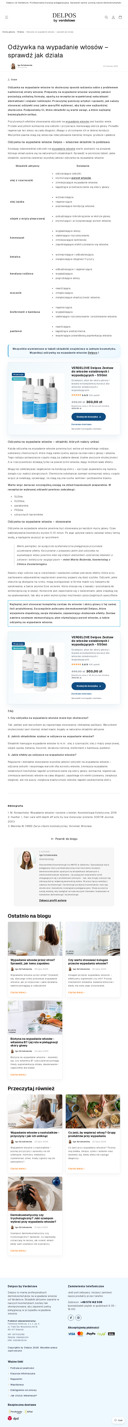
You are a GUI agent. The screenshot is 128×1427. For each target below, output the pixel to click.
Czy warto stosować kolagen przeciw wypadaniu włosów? (88, 961)
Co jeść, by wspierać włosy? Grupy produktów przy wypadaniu (92, 1134)
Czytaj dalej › (18, 992)
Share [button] (14, 79)
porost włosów (81, 178)
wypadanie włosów (77, 121)
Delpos (93, 352)
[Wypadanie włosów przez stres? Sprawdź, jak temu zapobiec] (35, 939)
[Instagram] (78, 1318)
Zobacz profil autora (52, 900)
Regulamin (16, 1378)
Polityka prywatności (22, 1367)
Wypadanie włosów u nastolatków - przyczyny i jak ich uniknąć (34, 1134)
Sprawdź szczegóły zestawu (86, 429)
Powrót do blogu (66, 839)
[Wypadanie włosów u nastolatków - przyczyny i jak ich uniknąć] (35, 1111)
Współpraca (17, 1384)
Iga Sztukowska (48, 855)
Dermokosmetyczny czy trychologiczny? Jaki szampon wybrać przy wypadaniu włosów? (33, 1218)
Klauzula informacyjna (22, 1373)
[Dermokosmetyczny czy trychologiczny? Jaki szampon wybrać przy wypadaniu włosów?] (35, 1194)
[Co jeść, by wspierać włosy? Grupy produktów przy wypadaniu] (93, 1111)
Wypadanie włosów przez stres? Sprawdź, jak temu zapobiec (32, 961)
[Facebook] (71, 1318)
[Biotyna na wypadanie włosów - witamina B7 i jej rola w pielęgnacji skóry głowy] (35, 1018)
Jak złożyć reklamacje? (23, 1395)
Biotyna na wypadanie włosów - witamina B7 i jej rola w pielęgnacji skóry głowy (34, 1042)
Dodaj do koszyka (89, 417)
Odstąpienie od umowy (23, 1390)
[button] (6, 17)
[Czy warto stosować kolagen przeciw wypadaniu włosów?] (93, 939)
